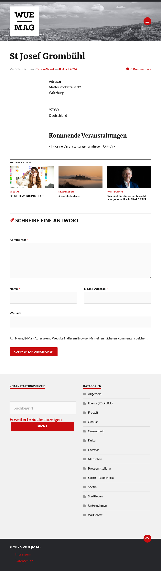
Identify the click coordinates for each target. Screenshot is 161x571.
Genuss (93, 421)
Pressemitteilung (99, 468)
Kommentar (19, 239)
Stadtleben (95, 496)
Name (15, 288)
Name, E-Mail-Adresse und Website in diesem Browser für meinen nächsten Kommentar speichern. (81, 338)
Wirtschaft (95, 515)
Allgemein (95, 394)
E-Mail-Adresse (96, 288)
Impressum (23, 554)
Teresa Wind (45, 69)
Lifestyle (93, 450)
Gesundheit (96, 431)
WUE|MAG (32, 547)
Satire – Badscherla (101, 477)
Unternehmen (97, 505)
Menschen (95, 459)
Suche (42, 426)
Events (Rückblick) (100, 403)
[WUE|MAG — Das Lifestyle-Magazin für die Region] (80, 21)
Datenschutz (24, 561)
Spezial (92, 487)
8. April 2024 (68, 69)
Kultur (92, 440)
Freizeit (93, 412)
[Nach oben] (147, 539)
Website (16, 313)
